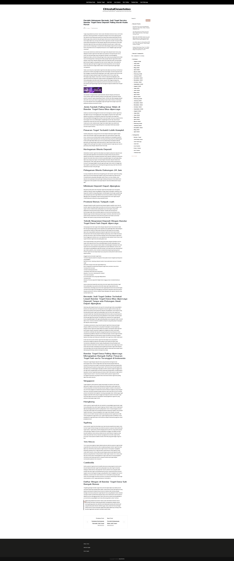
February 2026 (138, 73)
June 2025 (137, 90)
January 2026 (138, 76)
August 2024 (137, 111)
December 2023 (138, 127)
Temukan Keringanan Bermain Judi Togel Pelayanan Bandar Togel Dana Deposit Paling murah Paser (97, 523)
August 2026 (137, 61)
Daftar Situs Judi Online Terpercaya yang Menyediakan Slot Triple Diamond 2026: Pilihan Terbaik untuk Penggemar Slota (141, 38)
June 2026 (137, 65)
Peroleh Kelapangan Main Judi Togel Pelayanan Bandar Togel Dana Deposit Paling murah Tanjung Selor (113, 523)
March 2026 (137, 71)
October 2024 (138, 107)
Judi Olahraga (144, 2)
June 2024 (137, 115)
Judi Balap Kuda (90, 2)
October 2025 (138, 82)
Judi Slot (109, 2)
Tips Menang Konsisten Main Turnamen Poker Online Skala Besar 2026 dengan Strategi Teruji (141, 33)
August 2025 (137, 86)
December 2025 (138, 78)
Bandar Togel (101, 2)
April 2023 (137, 131)
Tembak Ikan (134, 2)
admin (88, 28)
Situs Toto (86, 543)
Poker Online (137, 148)
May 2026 (136, 67)
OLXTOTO (121, 559)
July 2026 (136, 63)
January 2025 (138, 100)
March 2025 (137, 96)
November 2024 (138, 104)
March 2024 (137, 121)
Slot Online (126, 2)
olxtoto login (87, 547)
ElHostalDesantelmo (117, 9)
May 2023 (136, 129)
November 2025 (138, 80)
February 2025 (138, 98)
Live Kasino (117, 2)
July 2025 (136, 88)
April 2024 (137, 119)
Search (133, 18)
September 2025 (138, 84)
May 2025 (136, 92)
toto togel (134, 156)
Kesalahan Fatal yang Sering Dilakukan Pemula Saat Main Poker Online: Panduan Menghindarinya (141, 27)
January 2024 (138, 125)
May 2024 (136, 117)
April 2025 (137, 94)
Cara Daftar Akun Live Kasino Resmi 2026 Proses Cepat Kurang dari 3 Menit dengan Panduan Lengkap (141, 43)
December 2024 (138, 102)
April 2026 (137, 69)
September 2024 (138, 109)
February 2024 (138, 123)
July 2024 (136, 113)
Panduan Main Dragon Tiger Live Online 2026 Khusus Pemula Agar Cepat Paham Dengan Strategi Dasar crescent (141, 48)
